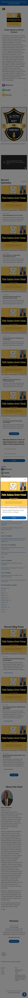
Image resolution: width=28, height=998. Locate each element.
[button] (25, 479)
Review (14, 517)
